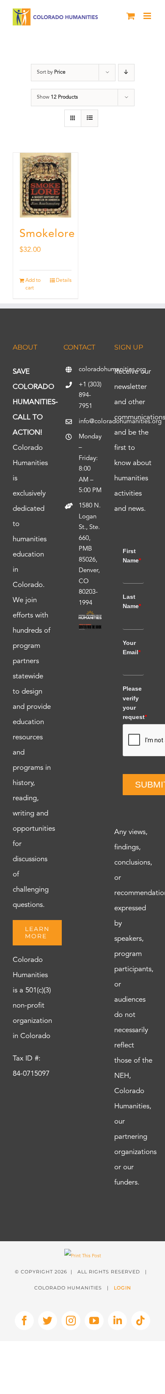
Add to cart (33, 284)
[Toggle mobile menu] (147, 15)
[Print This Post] (82, 1256)
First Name (132, 556)
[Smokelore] (45, 185)
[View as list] (89, 118)
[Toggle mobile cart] (130, 15)
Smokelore (47, 234)
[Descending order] (126, 72)
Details (64, 280)
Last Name (132, 601)
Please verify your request (133, 702)
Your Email (131, 647)
